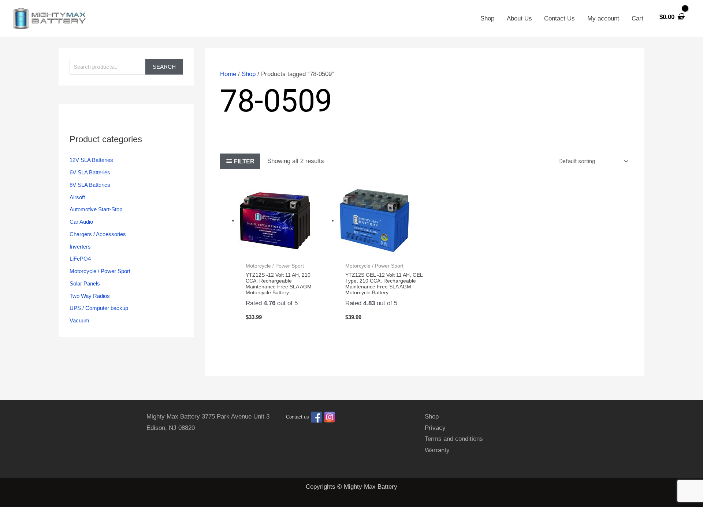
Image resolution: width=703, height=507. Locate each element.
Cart (637, 18)
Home (228, 74)
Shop (487, 18)
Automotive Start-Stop (96, 209)
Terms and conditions (454, 438)
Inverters (80, 246)
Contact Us (559, 18)
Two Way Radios (90, 296)
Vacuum (79, 320)
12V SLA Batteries (91, 160)
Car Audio (81, 222)
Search (164, 67)
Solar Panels (85, 283)
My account (603, 18)
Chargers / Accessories (98, 234)
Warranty (437, 450)
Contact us (297, 417)
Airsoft (77, 197)
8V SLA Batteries (90, 185)
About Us (519, 18)
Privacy (435, 427)
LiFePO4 (80, 259)
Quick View (284, 250)
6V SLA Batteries (90, 172)
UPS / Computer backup (99, 308)
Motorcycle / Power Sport (100, 271)
